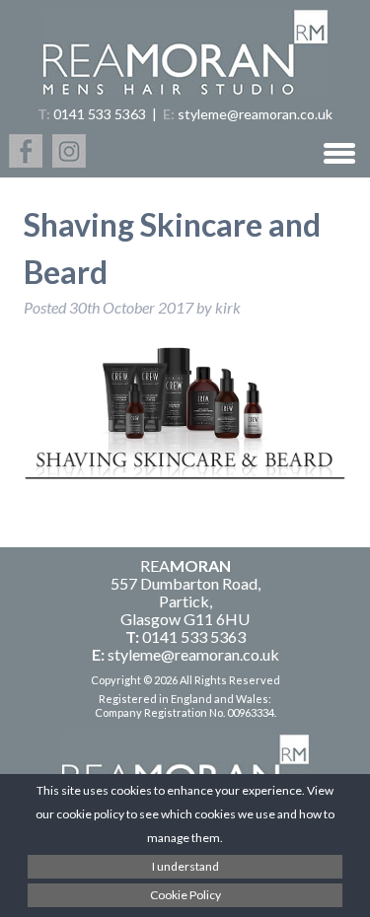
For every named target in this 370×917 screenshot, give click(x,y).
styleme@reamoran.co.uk (255, 114)
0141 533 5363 (99, 114)
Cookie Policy (185, 894)
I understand (185, 866)
